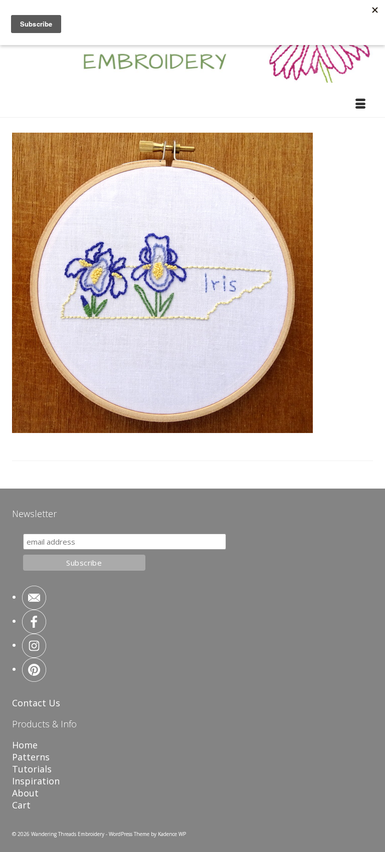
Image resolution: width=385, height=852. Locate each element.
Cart (21, 805)
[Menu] (360, 104)
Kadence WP (172, 833)
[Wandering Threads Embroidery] (192, 47)
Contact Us (36, 703)
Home (25, 745)
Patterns (31, 757)
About (25, 793)
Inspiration (36, 781)
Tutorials (32, 769)
